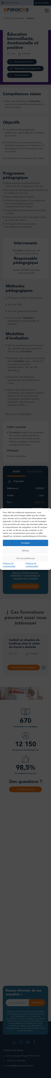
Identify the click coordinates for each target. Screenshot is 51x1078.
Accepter (25, 542)
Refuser (25, 550)
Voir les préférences (25, 558)
